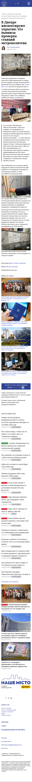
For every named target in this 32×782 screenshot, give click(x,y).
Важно (11, 263)
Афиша (14, 514)
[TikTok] (20, 3)
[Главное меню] (29, 3)
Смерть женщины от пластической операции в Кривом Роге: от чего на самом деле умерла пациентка (15, 395)
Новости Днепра (8, 14)
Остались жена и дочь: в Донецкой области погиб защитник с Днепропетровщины (13, 402)
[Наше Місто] (4, 3)
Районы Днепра (6, 715)
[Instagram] (15, 3)
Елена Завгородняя (13, 47)
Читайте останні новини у (16, 386)
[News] (18, 3)
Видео (3, 713)
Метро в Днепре (12, 267)
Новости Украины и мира (8, 710)
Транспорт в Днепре (7, 711)
